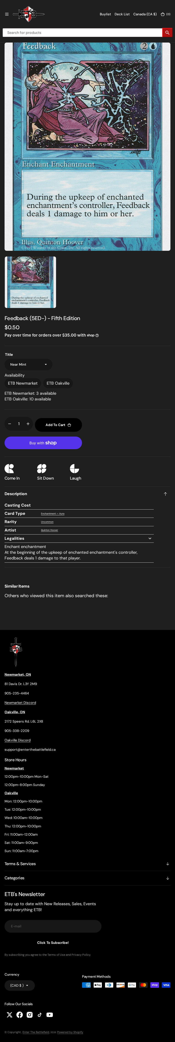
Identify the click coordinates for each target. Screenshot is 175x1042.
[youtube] (50, 1015)
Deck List (122, 14)
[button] (7, 14)
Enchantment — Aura (52, 513)
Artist (10, 530)
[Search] (167, 32)
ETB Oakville (58, 383)
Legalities (14, 538)
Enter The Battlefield (36, 1032)
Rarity (11, 521)
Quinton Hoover (49, 530)
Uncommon (47, 521)
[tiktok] (40, 1015)
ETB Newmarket (23, 383)
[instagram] (30, 1015)
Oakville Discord (18, 740)
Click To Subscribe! (53, 942)
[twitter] (10, 1015)
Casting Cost (18, 505)
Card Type (15, 513)
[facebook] (20, 1015)
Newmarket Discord (20, 702)
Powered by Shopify (70, 1032)
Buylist (105, 14)
